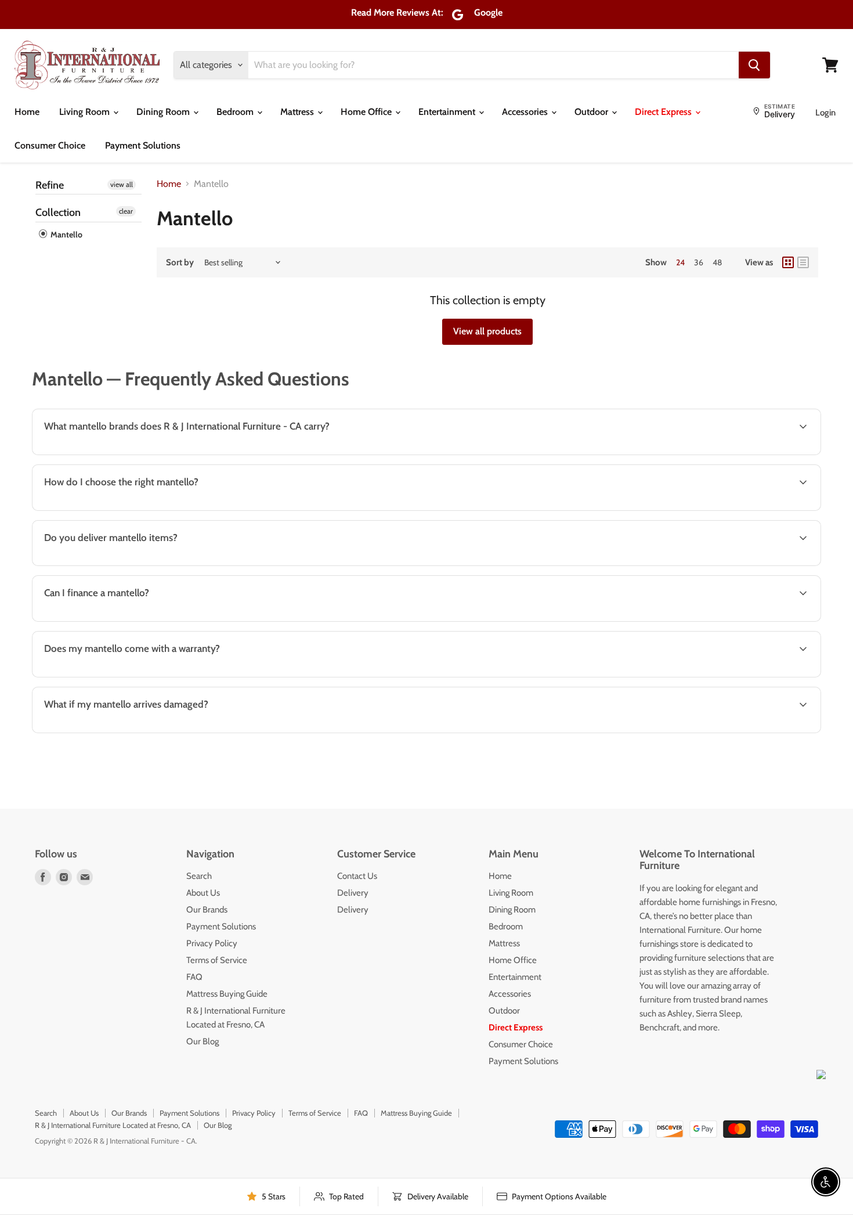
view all (121, 184)
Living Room (85, 111)
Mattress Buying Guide (227, 994)
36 (698, 262)
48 (717, 262)
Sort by (180, 263)
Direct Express (664, 111)
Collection (58, 212)
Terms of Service (216, 960)
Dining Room (164, 111)
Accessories (526, 111)
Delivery (352, 893)
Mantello (65, 234)
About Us (203, 893)
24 (680, 262)
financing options (131, 620)
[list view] (803, 262)
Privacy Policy (211, 943)
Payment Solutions (142, 145)
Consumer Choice (50, 145)
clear (126, 211)
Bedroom (236, 111)
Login (825, 112)
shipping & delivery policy (635, 564)
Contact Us (357, 876)
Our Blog (202, 1041)
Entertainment (448, 111)
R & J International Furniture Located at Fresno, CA (113, 1125)
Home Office (367, 111)
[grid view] (788, 262)
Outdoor (592, 111)
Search (199, 876)
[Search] (754, 65)
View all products (487, 331)
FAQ (194, 977)
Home (27, 111)
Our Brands (206, 909)
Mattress (298, 111)
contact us (771, 564)
